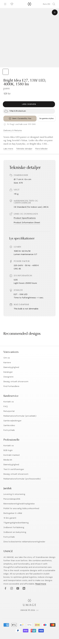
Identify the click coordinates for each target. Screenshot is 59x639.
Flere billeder (41, 149)
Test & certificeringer (13, 469)
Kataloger (8, 372)
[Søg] (53, 4)
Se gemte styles (46, 118)
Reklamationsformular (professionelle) (22, 479)
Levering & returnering (14, 494)
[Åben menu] (5, 4)
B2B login (8, 450)
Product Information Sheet (27, 223)
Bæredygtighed (11, 367)
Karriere (7, 363)
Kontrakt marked (11, 455)
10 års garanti (9, 518)
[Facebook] (5, 588)
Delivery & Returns (12, 130)
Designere (8, 377)
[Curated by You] (11, 4)
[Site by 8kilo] (37, 610)
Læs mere (8, 149)
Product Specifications (25, 218)
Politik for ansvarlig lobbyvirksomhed (21, 508)
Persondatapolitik (11, 499)
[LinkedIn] (23, 588)
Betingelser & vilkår (12, 513)
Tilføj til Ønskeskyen (17, 111)
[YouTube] (17, 588)
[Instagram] (11, 588)
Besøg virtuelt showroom (15, 382)
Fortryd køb (9, 430)
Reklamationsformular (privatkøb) (19, 416)
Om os (6, 358)
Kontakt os (8, 402)
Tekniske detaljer (24, 149)
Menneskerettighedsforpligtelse (19, 504)
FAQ (5, 406)
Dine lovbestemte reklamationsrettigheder (24, 542)
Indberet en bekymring (14, 532)
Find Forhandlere (11, 386)
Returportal (8, 411)
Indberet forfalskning (13, 527)
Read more (40, 584)
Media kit (7, 460)
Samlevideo (9, 425)
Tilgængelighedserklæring (16, 523)
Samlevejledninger (12, 421)
